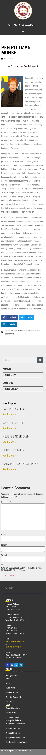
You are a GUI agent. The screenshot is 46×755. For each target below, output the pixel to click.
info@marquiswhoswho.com (15, 641)
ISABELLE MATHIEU (14, 423)
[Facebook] (12, 665)
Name (4, 535)
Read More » (9, 414)
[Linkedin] (21, 665)
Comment (6, 502)
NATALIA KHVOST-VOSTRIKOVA (20, 464)
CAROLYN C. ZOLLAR (14, 409)
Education (16, 66)
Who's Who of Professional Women (23, 25)
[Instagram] (7, 665)
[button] (23, 32)
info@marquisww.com (13, 647)
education (9, 330)
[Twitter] (16, 665)
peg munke (18, 330)
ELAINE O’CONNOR (13, 450)
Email (4, 545)
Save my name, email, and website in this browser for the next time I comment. (21, 569)
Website (4, 555)
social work (9, 334)
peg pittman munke (32, 330)
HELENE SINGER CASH (16, 436)
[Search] (40, 360)
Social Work (31, 66)
